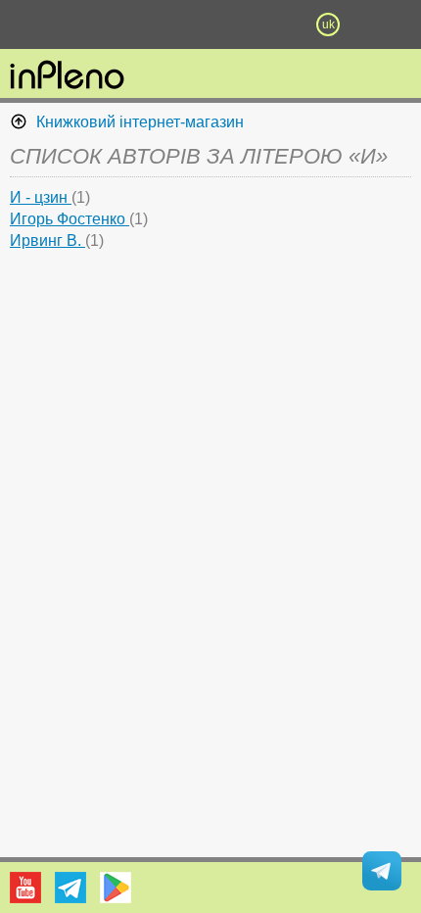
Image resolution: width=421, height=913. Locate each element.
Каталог (31, 24)
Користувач (210, 24)
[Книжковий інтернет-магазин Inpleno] (67, 76)
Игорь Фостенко (69, 219)
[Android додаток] (115, 887)
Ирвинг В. (47, 240)
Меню (93, 24)
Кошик (269, 24)
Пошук (152, 24)
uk (328, 24)
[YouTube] (25, 887)
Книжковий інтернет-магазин (140, 122)
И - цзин (40, 197)
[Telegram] (70, 887)
